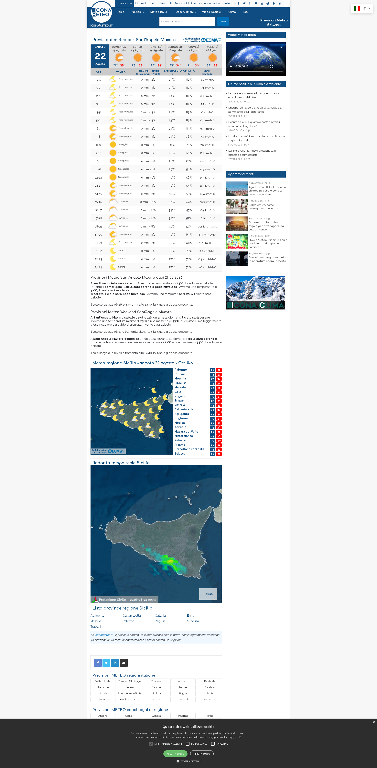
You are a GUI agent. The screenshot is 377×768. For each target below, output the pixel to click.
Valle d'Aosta (102, 681)
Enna (190, 615)
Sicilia (209, 693)
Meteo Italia (158, 12)
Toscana (156, 681)
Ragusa (160, 621)
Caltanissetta (132, 615)
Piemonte (103, 687)
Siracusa (193, 621)
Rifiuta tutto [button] (202, 753)
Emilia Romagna (129, 699)
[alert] (188, 743)
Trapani (96, 626)
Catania (160, 615)
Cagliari (129, 715)
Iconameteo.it (104, 635)
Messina (96, 621)
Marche (156, 687)
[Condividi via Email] (124, 663)
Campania (183, 699)
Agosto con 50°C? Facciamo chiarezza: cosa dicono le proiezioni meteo (267, 191)
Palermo (128, 621)
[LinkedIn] (115, 663)
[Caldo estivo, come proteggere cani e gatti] (237, 206)
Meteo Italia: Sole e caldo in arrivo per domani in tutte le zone (172, 3)
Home (120, 12)
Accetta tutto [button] (175, 753)
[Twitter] (106, 663)
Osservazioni (185, 12)
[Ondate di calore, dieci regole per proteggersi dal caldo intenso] (237, 223)
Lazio (156, 699)
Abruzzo (183, 681)
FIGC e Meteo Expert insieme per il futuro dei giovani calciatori (268, 244)
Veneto (130, 687)
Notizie (137, 12)
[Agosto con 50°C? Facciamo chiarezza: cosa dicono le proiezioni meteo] (237, 188)
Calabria (210, 687)
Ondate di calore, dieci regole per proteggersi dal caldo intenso (267, 226)
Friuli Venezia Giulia (129, 693)
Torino (209, 715)
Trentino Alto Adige (130, 681)
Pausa (208, 594)
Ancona (102, 715)
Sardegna (209, 699)
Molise (183, 687)
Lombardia (103, 699)
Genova (156, 715)
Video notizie (211, 12)
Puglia (183, 693)
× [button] (373, 722)
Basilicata (209, 681)
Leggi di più (235, 737)
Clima (232, 12)
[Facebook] (98, 663)
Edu (245, 12)
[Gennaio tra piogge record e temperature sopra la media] (237, 258)
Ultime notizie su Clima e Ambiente (254, 84)
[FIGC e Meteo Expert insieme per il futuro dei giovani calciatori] (237, 241)
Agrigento (97, 615)
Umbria (156, 693)
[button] (189, 761)
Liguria (103, 693)
